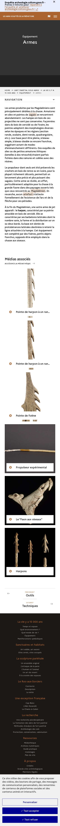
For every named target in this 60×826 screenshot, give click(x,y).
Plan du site (30, 755)
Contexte (30, 686)
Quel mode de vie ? (30, 632)
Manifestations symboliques (30, 638)
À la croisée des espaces (30, 675)
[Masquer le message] (54, 2)
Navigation (13, 99)
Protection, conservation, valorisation (30, 732)
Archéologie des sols (30, 729)
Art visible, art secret (30, 649)
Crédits (30, 765)
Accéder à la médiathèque (18, 263)
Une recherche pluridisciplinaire (30, 719)
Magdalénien (38, 190)
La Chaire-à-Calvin (30, 709)
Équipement (26, 93)
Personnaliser (30, 802)
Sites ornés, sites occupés (30, 652)
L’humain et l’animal (30, 669)
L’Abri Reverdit (30, 706)
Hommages (30, 752)
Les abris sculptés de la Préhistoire (18, 16)
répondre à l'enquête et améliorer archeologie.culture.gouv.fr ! (23, 7)
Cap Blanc (30, 703)
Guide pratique (30, 749)
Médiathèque (30, 742)
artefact (28, 194)
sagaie (32, 114)
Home (7, 90)
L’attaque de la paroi (30, 666)
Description (30, 689)
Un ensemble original (30, 663)
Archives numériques (30, 745)
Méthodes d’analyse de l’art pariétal (30, 726)
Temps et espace (30, 626)
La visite (30, 692)
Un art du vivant (30, 672)
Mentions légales (30, 771)
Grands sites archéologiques (30, 768)
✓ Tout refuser (30, 819)
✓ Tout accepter (30, 810)
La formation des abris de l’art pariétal (30, 722)
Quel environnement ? (30, 629)
